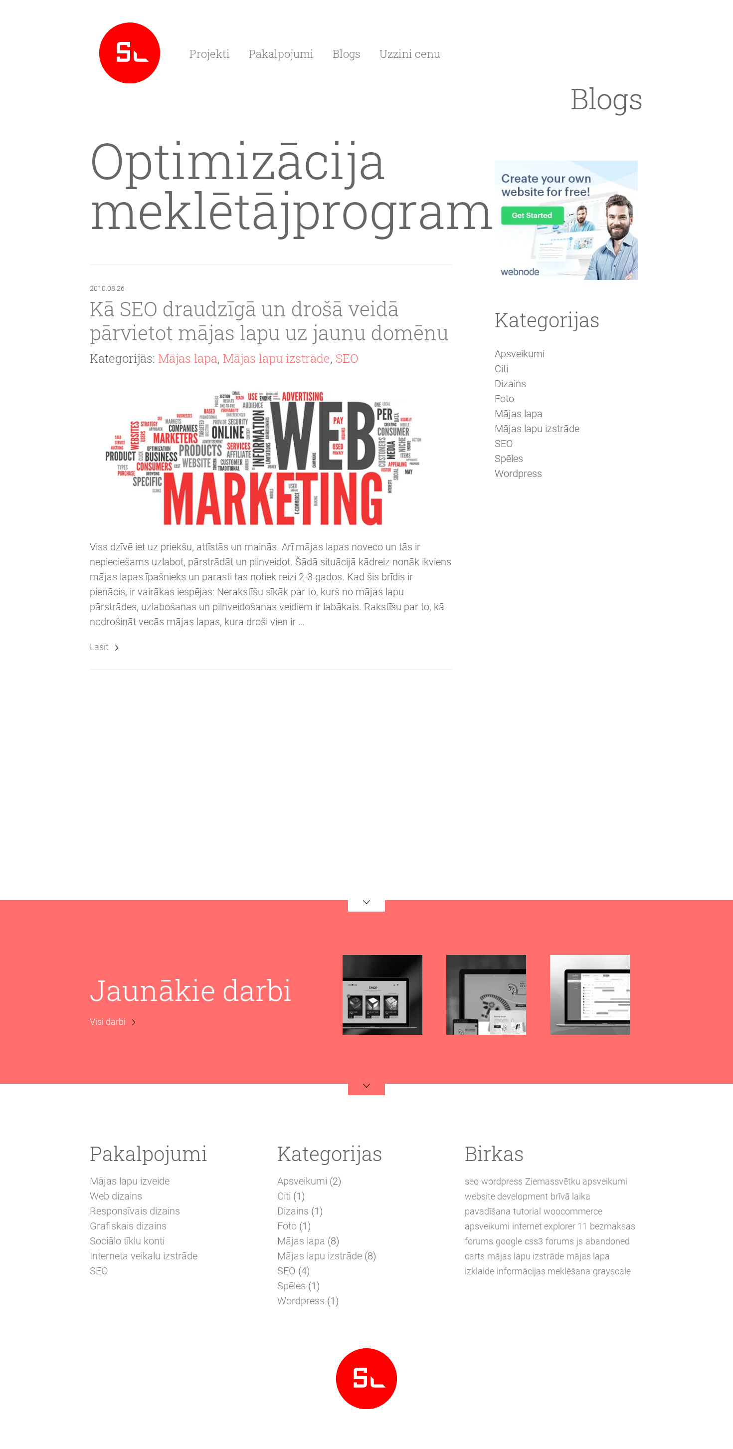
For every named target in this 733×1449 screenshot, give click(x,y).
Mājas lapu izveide (130, 1181)
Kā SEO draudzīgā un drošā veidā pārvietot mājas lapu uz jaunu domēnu (269, 320)
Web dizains (116, 1196)
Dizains (510, 384)
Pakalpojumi (281, 53)
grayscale (612, 1271)
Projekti (209, 53)
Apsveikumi (520, 354)
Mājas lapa (187, 358)
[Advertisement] (566, 660)
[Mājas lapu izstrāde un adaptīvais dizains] (130, 52)
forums (560, 1241)
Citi (501, 369)
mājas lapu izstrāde (525, 1256)
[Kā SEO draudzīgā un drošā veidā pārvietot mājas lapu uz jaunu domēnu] (271, 458)
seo (472, 1181)
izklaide (479, 1271)
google (509, 1241)
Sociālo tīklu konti (127, 1241)
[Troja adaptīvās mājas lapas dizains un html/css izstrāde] (486, 994)
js (579, 1241)
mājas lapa (588, 1256)
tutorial (527, 1211)
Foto (504, 399)
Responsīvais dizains (135, 1211)
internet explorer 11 (549, 1226)
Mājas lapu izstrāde (276, 358)
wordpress (502, 1181)
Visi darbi (108, 1021)
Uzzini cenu (409, 53)
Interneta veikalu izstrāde (143, 1256)
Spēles (509, 459)
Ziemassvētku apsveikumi (576, 1181)
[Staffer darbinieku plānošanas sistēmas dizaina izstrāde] (590, 994)
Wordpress (518, 474)
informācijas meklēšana (543, 1271)
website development (506, 1196)
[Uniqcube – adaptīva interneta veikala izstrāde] (382, 994)
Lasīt (99, 647)
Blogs (347, 53)
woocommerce (573, 1211)
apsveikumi (487, 1226)
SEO (347, 358)
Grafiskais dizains (128, 1226)
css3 (534, 1241)
